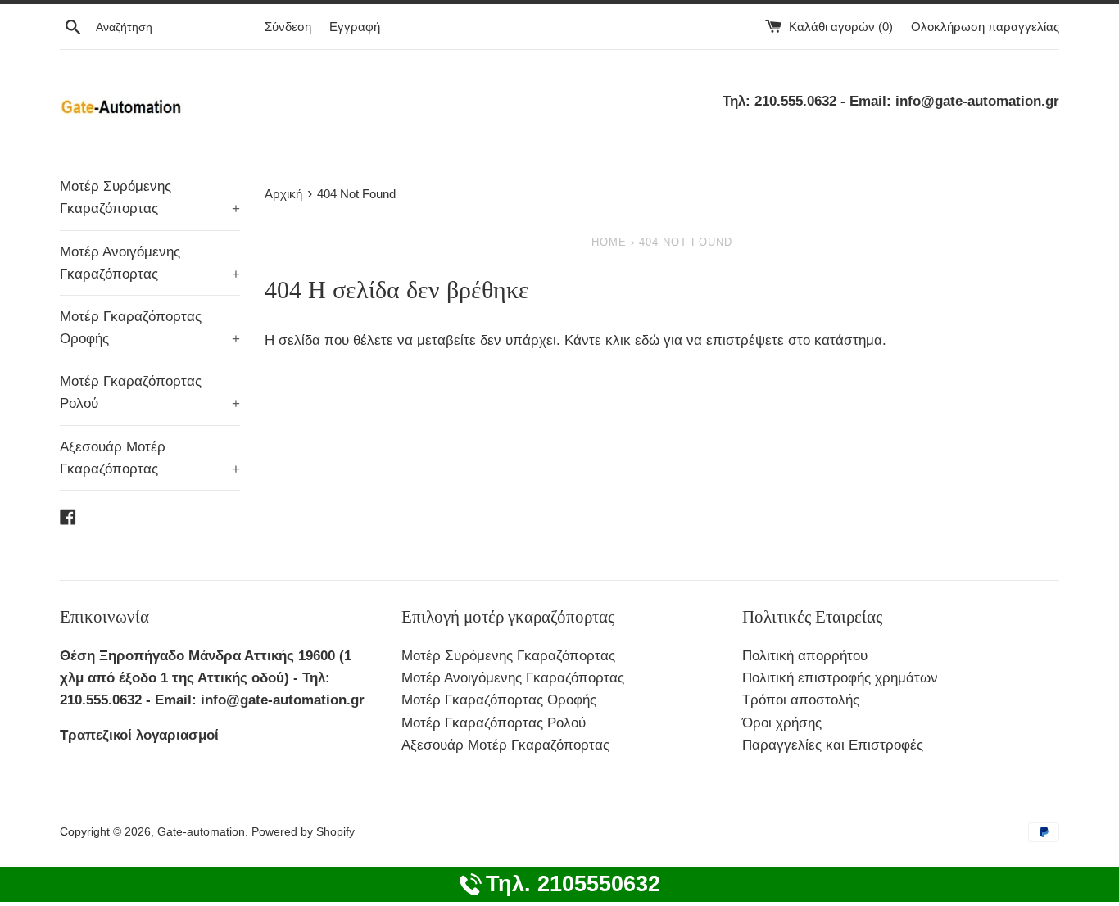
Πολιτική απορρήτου (805, 656)
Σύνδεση (288, 27)
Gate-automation (201, 832)
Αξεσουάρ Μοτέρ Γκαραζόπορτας (150, 458)
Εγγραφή (354, 27)
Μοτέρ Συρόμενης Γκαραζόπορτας (150, 197)
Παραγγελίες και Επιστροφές (832, 745)
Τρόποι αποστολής (800, 700)
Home (609, 242)
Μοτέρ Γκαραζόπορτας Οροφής (150, 328)
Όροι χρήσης (782, 723)
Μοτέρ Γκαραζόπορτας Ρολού (150, 392)
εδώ (649, 340)
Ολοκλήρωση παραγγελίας (985, 27)
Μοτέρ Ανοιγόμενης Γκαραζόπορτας (150, 263)
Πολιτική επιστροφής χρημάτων (840, 678)
